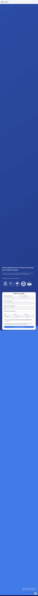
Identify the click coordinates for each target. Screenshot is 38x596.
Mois (15, 314)
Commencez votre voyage (19, 326)
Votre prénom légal (8, 295)
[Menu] (36, 2)
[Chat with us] (35, 593)
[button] (29, 589)
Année (25, 314)
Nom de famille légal (23, 295)
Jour (5, 314)
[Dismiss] (36, 587)
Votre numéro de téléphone (9, 306)
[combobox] (5, 308)
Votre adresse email (8, 301)
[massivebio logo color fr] (4, 2)
